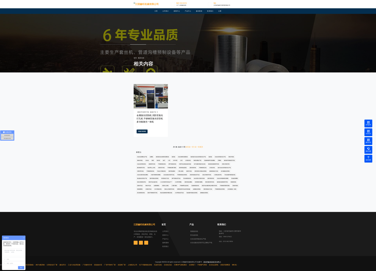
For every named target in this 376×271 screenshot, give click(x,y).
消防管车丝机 (140, 171)
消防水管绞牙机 (226, 164)
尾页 (201, 147)
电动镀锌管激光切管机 (192, 192)
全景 (219, 11)
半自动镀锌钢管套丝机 (230, 174)
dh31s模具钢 (40, 265)
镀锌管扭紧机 (172, 171)
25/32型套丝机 (158, 189)
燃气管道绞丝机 (172, 164)
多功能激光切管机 (225, 171)
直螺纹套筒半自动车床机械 (183, 189)
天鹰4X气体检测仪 (180, 265)
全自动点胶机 (213, 265)
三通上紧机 (180, 171)
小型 (169, 160)
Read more (142, 131)
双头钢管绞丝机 (141, 192)
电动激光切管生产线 (142, 178)
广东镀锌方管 (87, 265)
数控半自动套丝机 (153, 182)
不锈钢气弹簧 (202, 265)
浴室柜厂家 (122, 265)
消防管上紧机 (165, 185)
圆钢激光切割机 (204, 192)
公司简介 (166, 11)
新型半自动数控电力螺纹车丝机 (209, 185)
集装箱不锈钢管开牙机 (229, 160)
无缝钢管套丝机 (195, 185)
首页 (135, 58)
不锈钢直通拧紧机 (172, 167)
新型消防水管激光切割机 (201, 171)
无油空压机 (158, 265)
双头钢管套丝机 (187, 178)
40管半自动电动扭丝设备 (185, 164)
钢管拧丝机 (189, 171)
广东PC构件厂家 (110, 265)
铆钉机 (234, 265)
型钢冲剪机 (235, 185)
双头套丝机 (194, 235)
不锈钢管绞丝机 (150, 171)
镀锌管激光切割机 (154, 178)
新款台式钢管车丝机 (169, 189)
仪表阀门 (192, 265)
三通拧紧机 (174, 185)
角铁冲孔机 (148, 185)
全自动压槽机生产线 (142, 156)
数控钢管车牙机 (141, 167)
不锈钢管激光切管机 (220, 189)
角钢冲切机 (140, 160)
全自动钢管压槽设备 (183, 156)
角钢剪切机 (233, 182)
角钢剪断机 (140, 189)
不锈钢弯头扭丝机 (184, 185)
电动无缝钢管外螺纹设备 (166, 192)
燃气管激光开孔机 (176, 178)
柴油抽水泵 (98, 265)
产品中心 (188, 11)
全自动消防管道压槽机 (142, 174)
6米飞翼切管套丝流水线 (199, 164)
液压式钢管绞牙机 (141, 182)
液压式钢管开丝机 (206, 174)
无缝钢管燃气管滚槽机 (209, 160)
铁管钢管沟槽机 (198, 182)
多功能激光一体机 (232, 189)
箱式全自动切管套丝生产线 (224, 167)
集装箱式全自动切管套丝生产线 (198, 156)
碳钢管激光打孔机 (213, 171)
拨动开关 (63, 265)
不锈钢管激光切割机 (182, 174)
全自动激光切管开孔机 (169, 174)
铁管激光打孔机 (165, 178)
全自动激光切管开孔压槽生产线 (201, 243)
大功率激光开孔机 (179, 192)
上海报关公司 (132, 265)
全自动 (147, 160)
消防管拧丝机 (161, 167)
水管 (181, 160)
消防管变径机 (193, 167)
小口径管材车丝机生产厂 (166, 182)
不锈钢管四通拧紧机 (225, 185)
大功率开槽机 (178, 182)
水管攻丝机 (212, 167)
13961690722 (183, 3)
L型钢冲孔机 (148, 189)
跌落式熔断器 (225, 265)
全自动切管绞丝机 (141, 164)
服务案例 (199, 11)
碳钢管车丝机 (152, 164)
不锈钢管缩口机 (203, 167)
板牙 (164, 160)
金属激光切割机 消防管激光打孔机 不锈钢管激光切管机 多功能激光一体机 (150, 118)
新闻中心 (177, 11)
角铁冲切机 (231, 156)
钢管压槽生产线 (197, 160)
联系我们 (210, 11)
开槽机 (219, 160)
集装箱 (173, 156)
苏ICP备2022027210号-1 (212, 262)
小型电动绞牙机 (218, 174)
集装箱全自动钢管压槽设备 (162, 156)
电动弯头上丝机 (151, 167)
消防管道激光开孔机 (195, 174)
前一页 (191, 147)
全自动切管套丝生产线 (220, 156)
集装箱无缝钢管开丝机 (213, 164)
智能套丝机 (194, 231)
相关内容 (141, 58)
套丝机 (158, 160)
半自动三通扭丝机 (161, 171)
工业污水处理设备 (74, 265)
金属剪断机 (156, 185)
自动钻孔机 (168, 265)
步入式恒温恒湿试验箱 (25, 265)
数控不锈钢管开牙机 (152, 192)
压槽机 (151, 156)
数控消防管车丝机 (209, 182)
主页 (156, 11)
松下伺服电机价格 (145, 265)
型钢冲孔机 (140, 185)
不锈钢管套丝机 (162, 164)
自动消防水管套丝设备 (199, 178)
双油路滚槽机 (234, 178)
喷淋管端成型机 (183, 167)
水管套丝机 (188, 160)
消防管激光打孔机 (207, 189)
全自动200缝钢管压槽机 (222, 178)
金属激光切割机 (197, 189)
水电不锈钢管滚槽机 (156, 174)
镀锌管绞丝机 (211, 178)
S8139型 (175, 160)
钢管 (153, 160)
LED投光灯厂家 (52, 265)
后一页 (197, 147)
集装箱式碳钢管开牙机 (222, 182)
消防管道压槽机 (188, 182)
